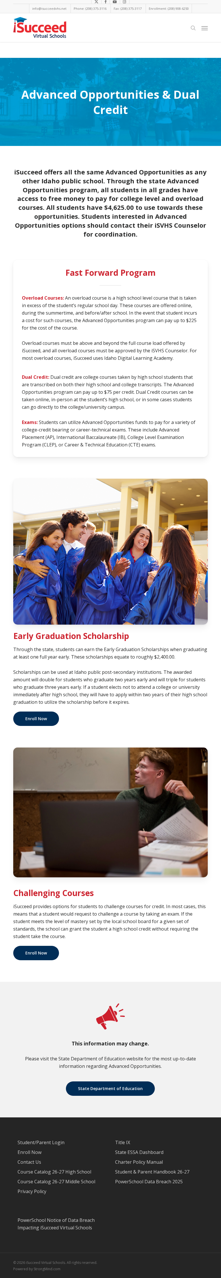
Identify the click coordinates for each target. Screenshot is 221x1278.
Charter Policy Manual (139, 1162)
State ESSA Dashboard (139, 1152)
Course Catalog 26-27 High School (54, 1172)
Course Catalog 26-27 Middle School (56, 1181)
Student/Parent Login (41, 1142)
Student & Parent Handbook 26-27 (152, 1172)
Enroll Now (29, 1152)
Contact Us (29, 1162)
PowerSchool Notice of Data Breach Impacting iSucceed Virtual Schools (56, 1224)
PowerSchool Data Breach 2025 (149, 1181)
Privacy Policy (32, 1191)
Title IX (122, 1142)
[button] (204, 28)
